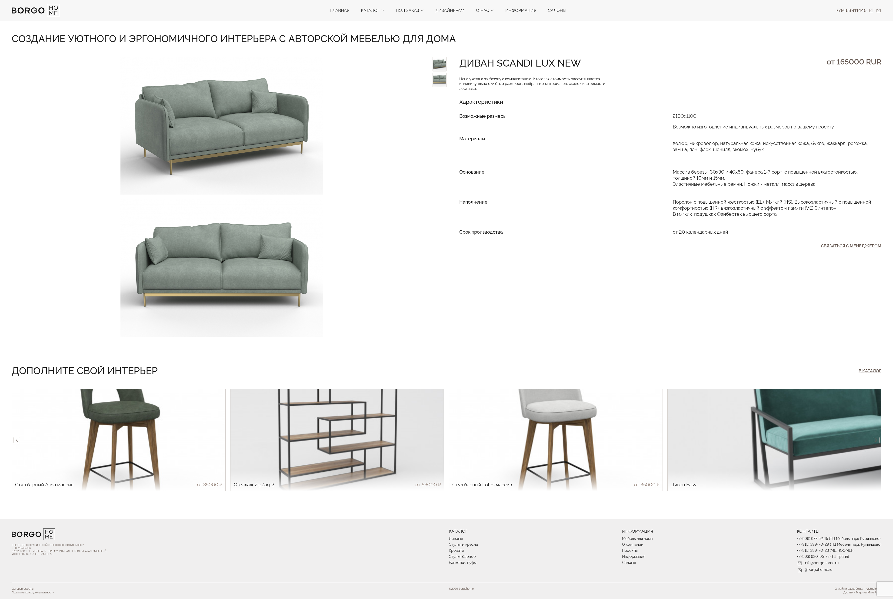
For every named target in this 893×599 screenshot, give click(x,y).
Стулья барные (462, 556)
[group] (119, 440)
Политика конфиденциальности (33, 592)
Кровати (456, 550)
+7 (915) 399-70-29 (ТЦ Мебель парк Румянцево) (839, 544)
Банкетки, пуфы (462, 562)
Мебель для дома (637, 538)
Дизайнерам (449, 10)
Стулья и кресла (463, 544)
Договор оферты (22, 588)
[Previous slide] (16, 440)
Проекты (630, 550)
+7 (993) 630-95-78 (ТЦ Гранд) (823, 556)
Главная (339, 10)
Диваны (456, 538)
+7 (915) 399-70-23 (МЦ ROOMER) (825, 550)
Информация (520, 10)
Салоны (557, 10)
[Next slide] (876, 440)
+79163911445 (851, 10)
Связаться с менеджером (851, 245)
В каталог (870, 370)
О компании (632, 544)
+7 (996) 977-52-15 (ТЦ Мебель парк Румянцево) (838, 538)
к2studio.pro (873, 588)
